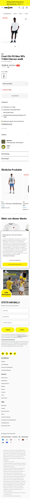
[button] (2, 7)
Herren (15, 13)
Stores (2, 414)
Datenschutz (6, 255)
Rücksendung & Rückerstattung (8, 420)
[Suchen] (19, 7)
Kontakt (3, 408)
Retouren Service (5, 383)
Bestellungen (4, 380)
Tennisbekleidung (7, 13)
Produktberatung (5, 422)
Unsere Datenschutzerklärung (8, 339)
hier (19, 253)
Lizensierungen (4, 364)
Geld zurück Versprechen (7, 367)
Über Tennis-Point (5, 411)
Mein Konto (3, 405)
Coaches (3, 392)
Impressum (14, 436)
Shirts (20, 13)
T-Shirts (26, 13)
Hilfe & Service (4, 377)
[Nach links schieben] (11, 46)
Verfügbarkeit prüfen (6, 124)
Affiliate (3, 386)
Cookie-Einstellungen (6, 370)
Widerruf (3, 361)
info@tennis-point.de (21, 335)
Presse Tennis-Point (5, 425)
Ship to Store (4, 398)
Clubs (2, 395)
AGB (19, 436)
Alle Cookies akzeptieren (15, 264)
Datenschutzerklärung (6, 436)
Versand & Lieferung (5, 417)
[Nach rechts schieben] (18, 46)
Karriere (3, 389)
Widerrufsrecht (25, 436)
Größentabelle (4, 102)
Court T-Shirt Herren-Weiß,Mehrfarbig (11, 203)
